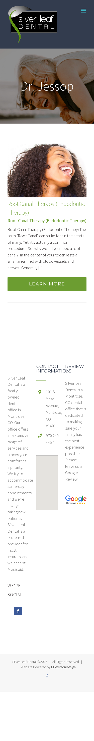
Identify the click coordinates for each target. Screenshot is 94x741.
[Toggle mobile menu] (83, 10)
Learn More (47, 284)
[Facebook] (18, 611)
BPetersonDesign (63, 667)
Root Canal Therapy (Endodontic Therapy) (47, 220)
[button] (47, 480)
